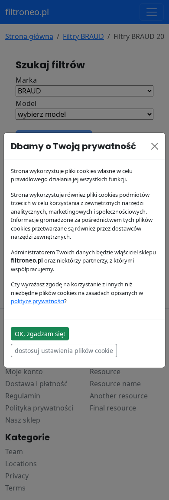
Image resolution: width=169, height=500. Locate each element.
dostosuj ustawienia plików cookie (64, 350)
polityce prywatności (37, 301)
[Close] (155, 146)
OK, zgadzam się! (40, 334)
